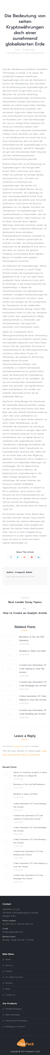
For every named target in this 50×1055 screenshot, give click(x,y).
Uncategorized (29, 50)
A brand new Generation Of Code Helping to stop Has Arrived (32, 669)
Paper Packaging (13, 1014)
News (8, 989)
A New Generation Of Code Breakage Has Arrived (29, 829)
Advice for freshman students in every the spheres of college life (30, 774)
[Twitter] (18, 557)
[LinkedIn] (38, 557)
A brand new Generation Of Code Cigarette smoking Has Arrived (28, 817)
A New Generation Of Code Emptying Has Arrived (29, 805)
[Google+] (25, 557)
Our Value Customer (14, 977)
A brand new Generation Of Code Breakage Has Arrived (32, 684)
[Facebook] (11, 557)
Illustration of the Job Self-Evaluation (32, 638)
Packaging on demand (15, 1026)
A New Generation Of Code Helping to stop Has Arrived (32, 698)
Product (9, 971)
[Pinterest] (31, 557)
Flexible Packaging (13, 1009)
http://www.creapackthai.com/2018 (20, 576)
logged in (18, 746)
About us (9, 965)
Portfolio (9, 983)
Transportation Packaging (16, 1020)
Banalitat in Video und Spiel (32, 651)
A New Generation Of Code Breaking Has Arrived (29, 841)
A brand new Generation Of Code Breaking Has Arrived (32, 712)
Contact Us (10, 995)
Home (17, 50)
